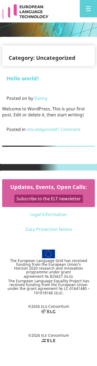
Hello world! (22, 78)
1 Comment (69, 129)
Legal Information (48, 214)
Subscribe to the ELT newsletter (48, 199)
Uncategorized (42, 129)
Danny (40, 98)
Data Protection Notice (48, 229)
